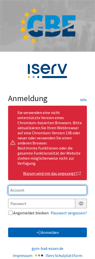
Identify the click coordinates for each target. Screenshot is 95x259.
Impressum (22, 255)
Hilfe (83, 100)
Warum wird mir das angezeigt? (50, 173)
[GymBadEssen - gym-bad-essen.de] (47, 26)
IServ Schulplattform (64, 255)
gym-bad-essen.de (47, 248)
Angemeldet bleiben (31, 212)
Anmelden (50, 232)
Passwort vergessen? (69, 212)
